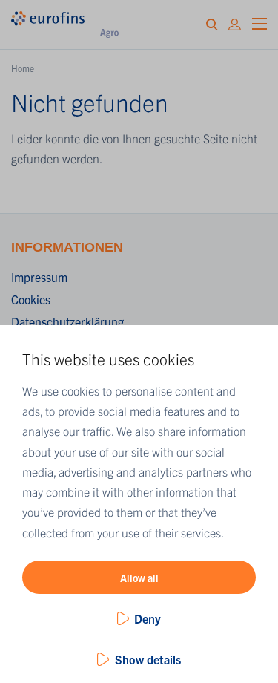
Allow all (139, 577)
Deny (147, 618)
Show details (148, 659)
